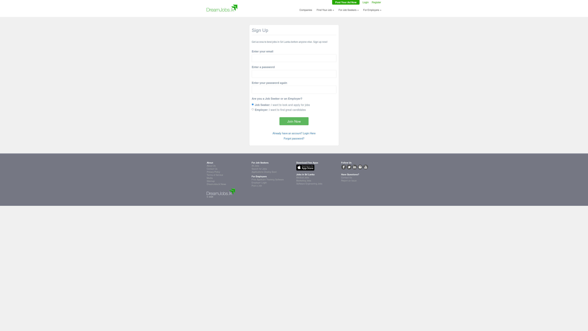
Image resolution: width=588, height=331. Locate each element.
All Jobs (255, 165)
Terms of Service (215, 174)
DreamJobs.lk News (216, 184)
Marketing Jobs (303, 180)
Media (210, 177)
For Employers (371, 10)
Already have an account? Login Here (294, 133)
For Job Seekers (348, 10)
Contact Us (212, 168)
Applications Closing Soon (264, 171)
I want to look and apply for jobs (282, 105)
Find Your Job (324, 10)
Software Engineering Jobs (309, 183)
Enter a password (263, 67)
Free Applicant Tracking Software (268, 179)
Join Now (294, 121)
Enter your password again (269, 83)
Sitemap (211, 181)
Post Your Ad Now (345, 2)
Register (376, 2)
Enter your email (262, 51)
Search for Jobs (259, 168)
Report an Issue (349, 180)
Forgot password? (294, 138)
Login (366, 2)
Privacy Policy (213, 171)
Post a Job (257, 185)
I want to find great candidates (280, 110)
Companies (306, 10)
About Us (211, 165)
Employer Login (259, 182)
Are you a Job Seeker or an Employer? (277, 99)
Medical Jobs (302, 177)
